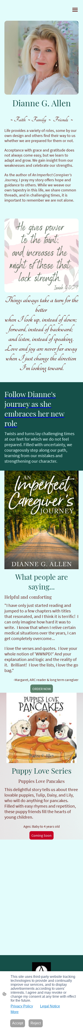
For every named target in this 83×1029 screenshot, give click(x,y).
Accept (17, 1023)
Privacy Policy (22, 1006)
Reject (36, 1023)
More (15, 1012)
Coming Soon (41, 835)
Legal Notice (50, 1006)
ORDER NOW (41, 689)
